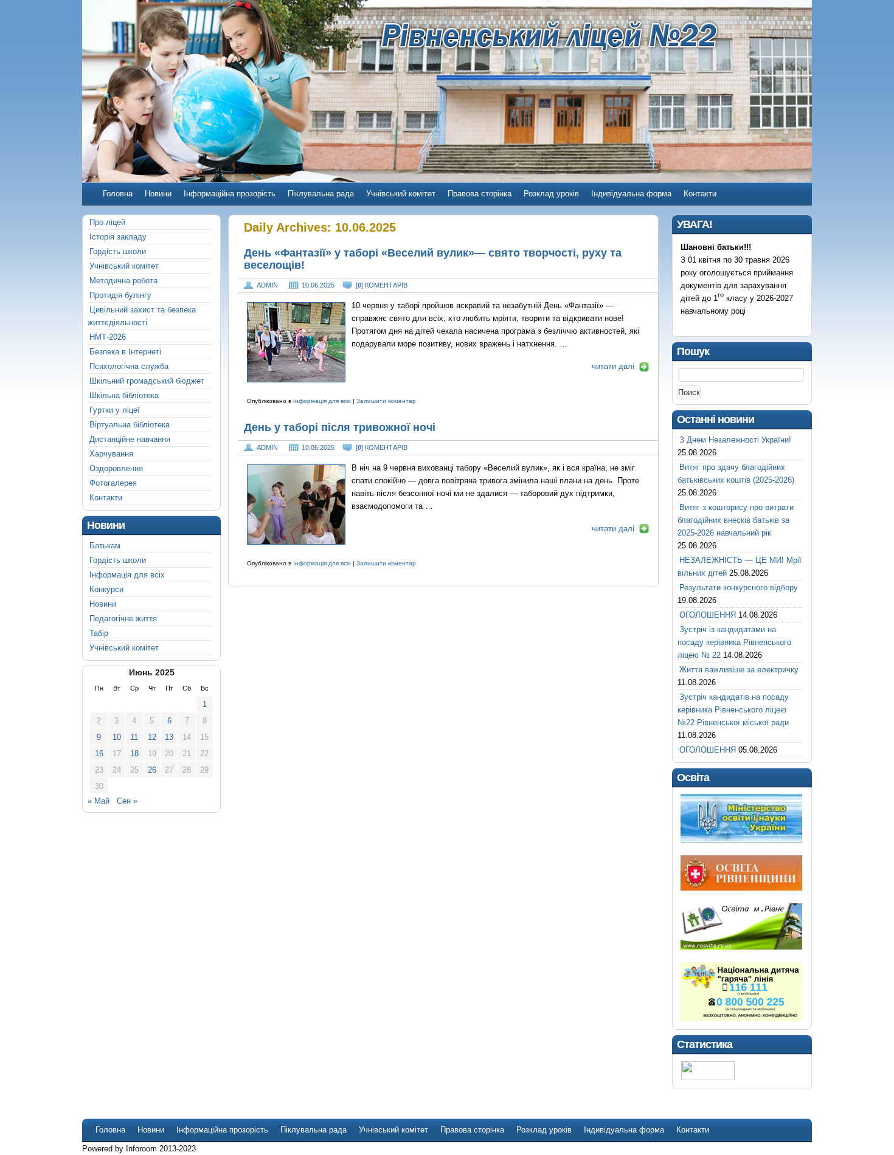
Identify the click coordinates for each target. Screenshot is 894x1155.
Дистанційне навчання (129, 439)
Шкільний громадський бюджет (146, 380)
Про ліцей (107, 222)
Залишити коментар (386, 401)
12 (152, 737)
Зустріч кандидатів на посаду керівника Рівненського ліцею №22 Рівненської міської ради (733, 709)
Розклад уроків (551, 193)
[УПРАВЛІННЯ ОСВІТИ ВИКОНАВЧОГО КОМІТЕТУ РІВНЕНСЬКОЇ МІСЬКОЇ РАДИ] (741, 946)
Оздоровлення (116, 468)
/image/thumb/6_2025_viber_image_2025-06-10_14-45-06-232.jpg (296, 342)
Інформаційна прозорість (229, 193)
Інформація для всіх (322, 401)
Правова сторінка (479, 193)
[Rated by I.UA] (708, 1077)
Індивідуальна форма (631, 193)
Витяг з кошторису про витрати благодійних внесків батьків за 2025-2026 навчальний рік (735, 520)
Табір (98, 633)
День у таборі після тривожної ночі (339, 427)
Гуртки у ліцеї (114, 410)
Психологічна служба (128, 366)
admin (267, 285)
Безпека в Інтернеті (125, 351)
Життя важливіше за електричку (739, 669)
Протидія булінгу (120, 295)
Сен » (127, 800)
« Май (98, 800)
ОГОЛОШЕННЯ (707, 614)
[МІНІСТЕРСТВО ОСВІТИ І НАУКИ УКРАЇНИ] (741, 839)
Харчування (111, 453)
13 (169, 737)
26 (152, 769)
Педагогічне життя (123, 618)
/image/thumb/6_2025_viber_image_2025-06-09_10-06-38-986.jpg (296, 504)
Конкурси (106, 589)
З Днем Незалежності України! (735, 439)
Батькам (104, 545)
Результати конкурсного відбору (738, 587)
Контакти (700, 193)
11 (134, 737)
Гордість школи (117, 251)
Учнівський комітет (400, 193)
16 (99, 753)
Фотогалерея (113, 483)
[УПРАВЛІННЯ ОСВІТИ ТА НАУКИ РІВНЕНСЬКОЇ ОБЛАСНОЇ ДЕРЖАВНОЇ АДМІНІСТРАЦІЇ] (741, 887)
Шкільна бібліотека (124, 395)
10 (117, 737)
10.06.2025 (318, 285)
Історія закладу (118, 236)
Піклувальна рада (321, 193)
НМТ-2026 (107, 337)
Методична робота (123, 280)
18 (134, 753)
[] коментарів (381, 285)
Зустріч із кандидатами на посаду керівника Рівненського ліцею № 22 (734, 642)
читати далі (613, 366)
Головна (118, 193)
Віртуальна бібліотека (129, 424)
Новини (158, 193)
